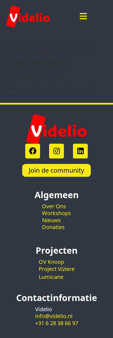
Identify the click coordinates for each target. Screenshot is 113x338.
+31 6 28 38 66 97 (56, 323)
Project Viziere (57, 269)
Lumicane (51, 277)
